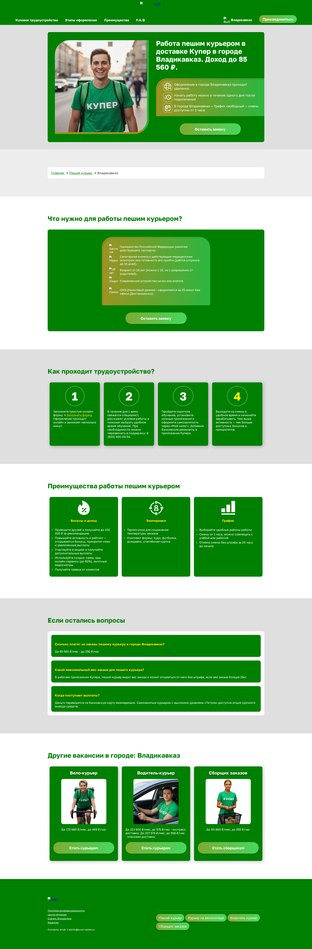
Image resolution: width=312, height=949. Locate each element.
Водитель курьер (243, 918)
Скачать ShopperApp (59, 918)
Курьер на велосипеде (206, 918)
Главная (58, 173)
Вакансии (53, 922)
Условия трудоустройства (36, 20)
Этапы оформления (81, 20)
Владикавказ (241, 20)
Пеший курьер (81, 173)
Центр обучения (57, 914)
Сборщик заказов (173, 926)
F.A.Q (140, 20)
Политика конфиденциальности (66, 910)
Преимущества (116, 20)
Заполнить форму (79, 415)
